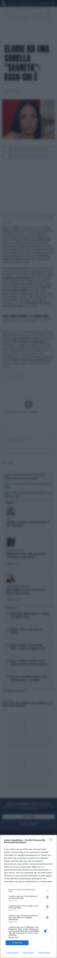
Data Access (28, 953)
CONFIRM (17, 943)
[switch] (46, 897)
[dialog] (28, 896)
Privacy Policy (44, 953)
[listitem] (28, 890)
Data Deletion (13, 953)
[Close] (51, 840)
